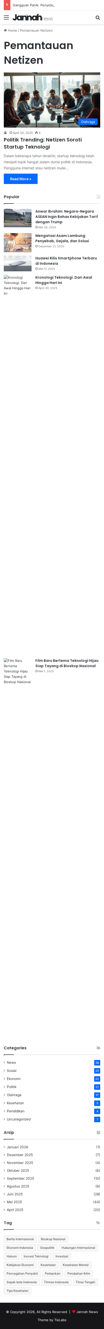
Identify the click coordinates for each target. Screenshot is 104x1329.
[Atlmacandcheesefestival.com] (33, 17)
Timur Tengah (85, 1282)
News (11, 1062)
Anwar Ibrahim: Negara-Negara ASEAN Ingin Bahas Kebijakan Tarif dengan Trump (66, 216)
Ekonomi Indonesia (20, 1248)
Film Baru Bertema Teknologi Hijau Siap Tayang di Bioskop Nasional (66, 663)
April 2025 (15, 1210)
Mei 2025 (14, 1202)
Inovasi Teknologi (36, 1256)
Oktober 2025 (18, 1171)
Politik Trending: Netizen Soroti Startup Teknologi (43, 143)
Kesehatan (15, 1103)
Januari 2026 (17, 1147)
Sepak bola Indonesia (22, 1282)
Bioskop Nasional (53, 1239)
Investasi (62, 1256)
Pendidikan (15, 1111)
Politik (11, 1087)
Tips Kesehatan (18, 1291)
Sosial (11, 1071)
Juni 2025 (15, 1194)
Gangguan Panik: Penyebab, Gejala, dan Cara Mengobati (57, 5)
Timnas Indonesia (56, 1282)
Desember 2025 (20, 1155)
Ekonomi (13, 1079)
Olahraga (14, 1095)
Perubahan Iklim (78, 1273)
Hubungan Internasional (78, 1248)
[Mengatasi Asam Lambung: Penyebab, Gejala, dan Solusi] (18, 242)
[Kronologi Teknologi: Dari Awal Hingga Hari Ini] (18, 465)
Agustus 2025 (18, 1186)
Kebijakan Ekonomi (20, 1265)
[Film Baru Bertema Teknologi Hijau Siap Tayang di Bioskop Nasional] (18, 848)
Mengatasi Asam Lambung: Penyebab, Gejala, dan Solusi (62, 238)
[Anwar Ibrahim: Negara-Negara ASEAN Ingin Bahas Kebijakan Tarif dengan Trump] (18, 218)
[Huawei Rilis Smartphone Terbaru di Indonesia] (18, 264)
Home (12, 30)
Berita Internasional (20, 1239)
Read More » (20, 179)
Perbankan (52, 1273)
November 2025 (20, 1163)
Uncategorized (19, 1119)
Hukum (12, 1256)
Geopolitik (47, 1248)
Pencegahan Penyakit (22, 1273)
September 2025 (20, 1178)
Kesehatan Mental (76, 1265)
